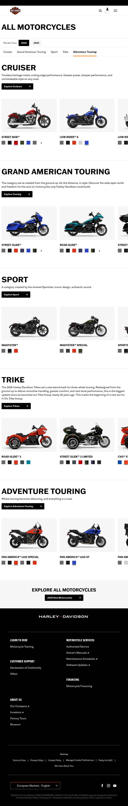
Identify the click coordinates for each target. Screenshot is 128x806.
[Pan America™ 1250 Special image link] (29, 535)
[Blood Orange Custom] (16, 351)
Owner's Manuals (76, 652)
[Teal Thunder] (28, 462)
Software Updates (77, 664)
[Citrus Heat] (126, 462)
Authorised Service (77, 646)
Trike (65, 51)
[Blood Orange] (74, 143)
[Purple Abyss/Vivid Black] (93, 462)
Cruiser (7, 51)
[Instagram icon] (108, 786)
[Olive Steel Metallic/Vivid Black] (35, 250)
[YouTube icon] (115, 786)
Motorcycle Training (22, 646)
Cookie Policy (54, 760)
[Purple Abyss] (22, 250)
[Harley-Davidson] (64, 616)
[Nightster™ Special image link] (87, 323)
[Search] (100, 11)
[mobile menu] (115, 11)
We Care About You (64, 766)
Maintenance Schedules (80, 658)
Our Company (18, 706)
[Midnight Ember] (99, 462)
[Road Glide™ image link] (87, 223)
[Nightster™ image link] (29, 323)
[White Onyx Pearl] (80, 143)
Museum (15, 724)
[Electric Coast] (120, 462)
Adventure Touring (84, 51)
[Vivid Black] (10, 143)
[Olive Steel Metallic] (22, 143)
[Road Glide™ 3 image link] (29, 435)
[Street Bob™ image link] (29, 115)
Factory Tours (18, 718)
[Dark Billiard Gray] (3, 143)
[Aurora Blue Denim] (28, 143)
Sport (54, 51)
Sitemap (64, 754)
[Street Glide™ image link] (29, 223)
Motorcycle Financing (79, 686)
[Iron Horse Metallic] (22, 462)
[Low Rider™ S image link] (87, 115)
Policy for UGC (105, 760)
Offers (13, 673)
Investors (15, 712)
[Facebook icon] (102, 786)
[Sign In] (107, 10)
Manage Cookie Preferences (80, 760)
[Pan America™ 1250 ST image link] (87, 535)
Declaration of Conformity (25, 667)
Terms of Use (19, 760)
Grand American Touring (31, 51)
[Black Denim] (68, 351)
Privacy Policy (37, 760)
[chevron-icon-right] (41, 143)
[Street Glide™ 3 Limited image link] (87, 435)
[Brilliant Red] (16, 143)
